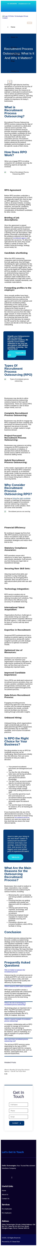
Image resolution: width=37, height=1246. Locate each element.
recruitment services (22, 817)
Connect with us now (17, 354)
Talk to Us (15, 857)
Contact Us (15, 71)
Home (13, 27)
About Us (14, 37)
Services (14, 47)
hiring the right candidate (22, 498)
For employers (16, 55)
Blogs (13, 61)
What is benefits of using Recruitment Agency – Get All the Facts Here (16, 1070)
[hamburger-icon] (29, 23)
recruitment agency (20, 238)
